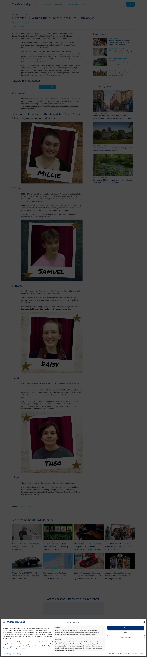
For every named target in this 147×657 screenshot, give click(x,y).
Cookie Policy (7, 654)
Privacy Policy (16, 654)
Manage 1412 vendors (116, 653)
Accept (126, 627)
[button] (143, 622)
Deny (125, 632)
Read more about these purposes (134, 653)
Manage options (126, 637)
